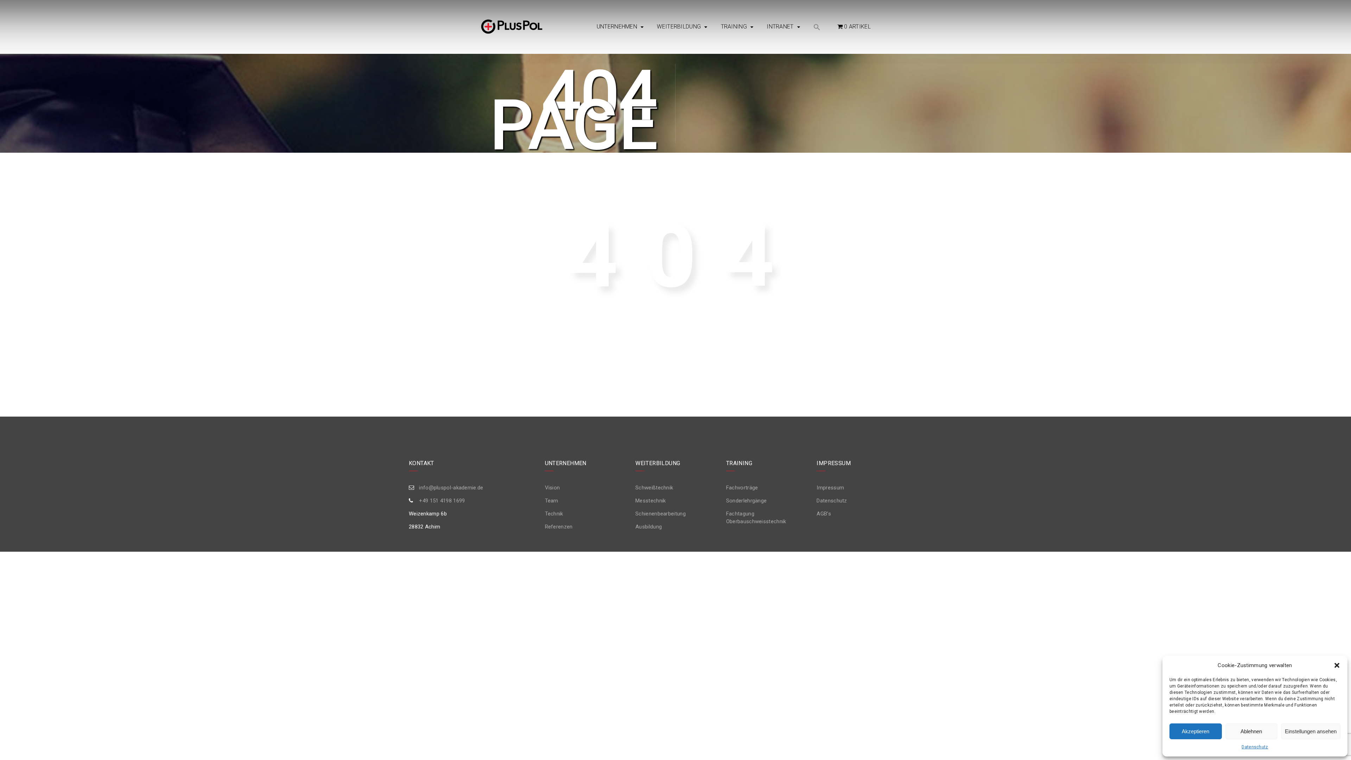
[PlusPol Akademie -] (512, 27)
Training (734, 27)
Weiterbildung (679, 27)
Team (551, 501)
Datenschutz (1255, 747)
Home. (802, 346)
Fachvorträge (742, 487)
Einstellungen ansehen (1311, 731)
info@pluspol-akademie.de (451, 487)
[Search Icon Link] (816, 28)
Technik (554, 514)
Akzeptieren (1195, 731)
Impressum (830, 487)
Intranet (780, 27)
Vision (552, 487)
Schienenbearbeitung (660, 514)
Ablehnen (1251, 731)
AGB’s (824, 514)
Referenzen (559, 527)
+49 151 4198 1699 (442, 501)
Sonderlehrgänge (746, 501)
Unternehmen (617, 27)
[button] (1336, 665)
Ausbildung (648, 527)
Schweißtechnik (654, 487)
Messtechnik (650, 501)
